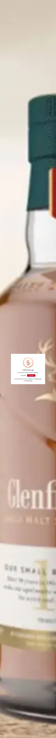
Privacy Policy (29, 380)
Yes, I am (31, 375)
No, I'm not (23, 375)
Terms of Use (38, 379)
